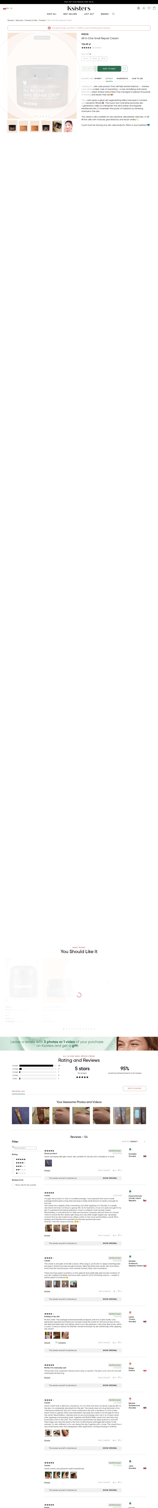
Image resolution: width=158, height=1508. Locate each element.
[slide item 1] (64, 1029)
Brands (105, 14)
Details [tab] (109, 78)
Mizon (84, 34)
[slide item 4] (72, 1029)
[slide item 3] (69, 1029)
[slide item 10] (89, 1029)
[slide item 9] (86, 1029)
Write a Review (134, 1088)
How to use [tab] (137, 78)
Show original (110, 1178)
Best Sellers (70, 14)
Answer (47, 1170)
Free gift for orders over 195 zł (79, 2)
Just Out (89, 14)
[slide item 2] (66, 1029)
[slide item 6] (77, 1029)
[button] (12, 126)
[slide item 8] (83, 1029)
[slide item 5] (75, 1029)
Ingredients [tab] (122, 78)
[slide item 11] (91, 1029)
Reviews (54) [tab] (18, 1091)
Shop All (52, 14)
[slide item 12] (94, 1029)
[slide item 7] (80, 1029)
